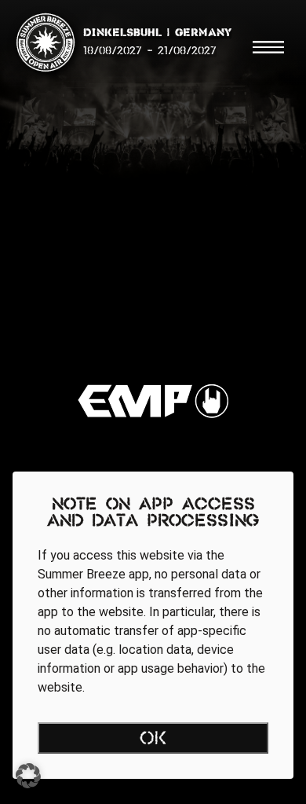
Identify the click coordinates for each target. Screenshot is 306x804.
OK (153, 739)
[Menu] (268, 47)
